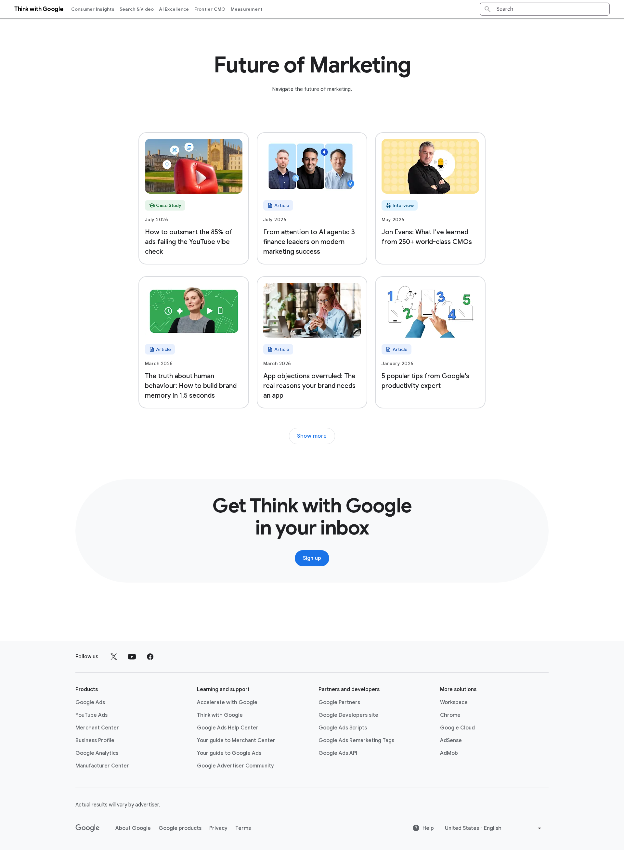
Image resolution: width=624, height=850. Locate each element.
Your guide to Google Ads (229, 753)
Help (428, 828)
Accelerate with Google (227, 702)
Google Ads (90, 702)
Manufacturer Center (102, 766)
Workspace (454, 702)
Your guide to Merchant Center (236, 740)
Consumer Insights (92, 9)
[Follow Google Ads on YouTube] (132, 656)
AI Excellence (174, 9)
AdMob (449, 753)
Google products (180, 828)
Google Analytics (96, 753)
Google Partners (339, 702)
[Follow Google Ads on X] (114, 656)
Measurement (247, 9)
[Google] (87, 828)
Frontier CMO (210, 9)
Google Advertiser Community (235, 766)
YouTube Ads (91, 715)
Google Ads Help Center (227, 728)
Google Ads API (337, 753)
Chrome (450, 715)
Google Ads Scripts (342, 728)
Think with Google (220, 715)
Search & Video (137, 9)
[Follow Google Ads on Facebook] (150, 656)
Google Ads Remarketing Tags (356, 740)
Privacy (218, 828)
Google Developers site (348, 715)
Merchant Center (97, 728)
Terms (243, 828)
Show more (312, 436)
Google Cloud (457, 728)
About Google (133, 828)
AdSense (451, 740)
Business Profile (94, 740)
